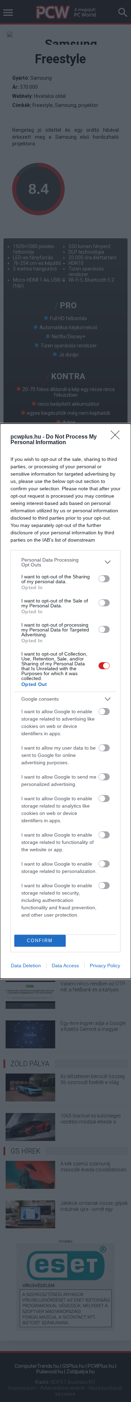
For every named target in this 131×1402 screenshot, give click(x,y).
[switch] (104, 578)
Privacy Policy (105, 965)
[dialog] (65, 701)
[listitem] (65, 562)
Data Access (65, 965)
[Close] (117, 437)
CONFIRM (40, 940)
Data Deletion (26, 965)
